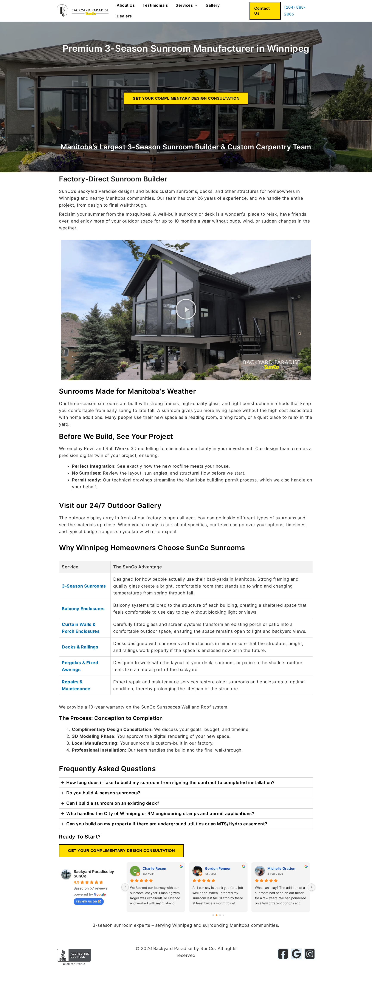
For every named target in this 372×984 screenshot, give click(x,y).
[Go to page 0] (213, 915)
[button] (265, 11)
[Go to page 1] (216, 915)
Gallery (213, 5)
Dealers (124, 16)
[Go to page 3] (223, 915)
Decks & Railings (80, 647)
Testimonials (155, 5)
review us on (86, 901)
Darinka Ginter (217, 868)
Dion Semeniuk (280, 868)
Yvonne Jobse (155, 868)
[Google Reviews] (296, 953)
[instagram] (309, 953)
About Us (126, 5)
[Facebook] (283, 953)
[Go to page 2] (220, 915)
